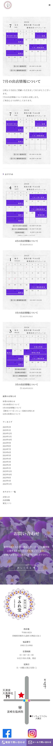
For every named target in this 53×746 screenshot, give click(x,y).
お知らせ (6, 497)
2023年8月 (7, 477)
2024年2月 (7, 465)
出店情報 (6, 500)
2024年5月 (7, 455)
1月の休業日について (11, 404)
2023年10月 (7, 474)
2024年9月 (7, 443)
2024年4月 (7, 458)
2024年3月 (7, 461)
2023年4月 (7, 480)
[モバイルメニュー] (49, 5)
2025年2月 (7, 427)
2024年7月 (7, 449)
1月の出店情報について (26, 312)
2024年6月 (7, 452)
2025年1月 (7, 430)
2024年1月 (7, 468)
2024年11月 (7, 436)
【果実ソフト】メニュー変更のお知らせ (19, 410)
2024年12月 (7, 433)
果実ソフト (7, 503)
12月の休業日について (11, 414)
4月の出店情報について (26, 240)
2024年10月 (7, 439)
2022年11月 (7, 484)
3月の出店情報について (26, 384)
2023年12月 (7, 471)
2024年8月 (7, 446)
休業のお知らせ (9, 401)
